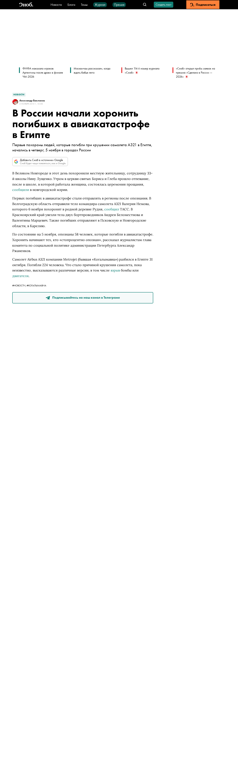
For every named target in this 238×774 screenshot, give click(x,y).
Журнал (100, 4)
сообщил (111, 209)
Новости (56, 4)
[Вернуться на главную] (26, 5)
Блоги (71, 4)
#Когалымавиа (36, 285)
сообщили (20, 190)
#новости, (19, 285)
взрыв (115, 270)
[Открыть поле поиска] (145, 5)
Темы (84, 4)
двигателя (20, 276)
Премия (119, 4)
